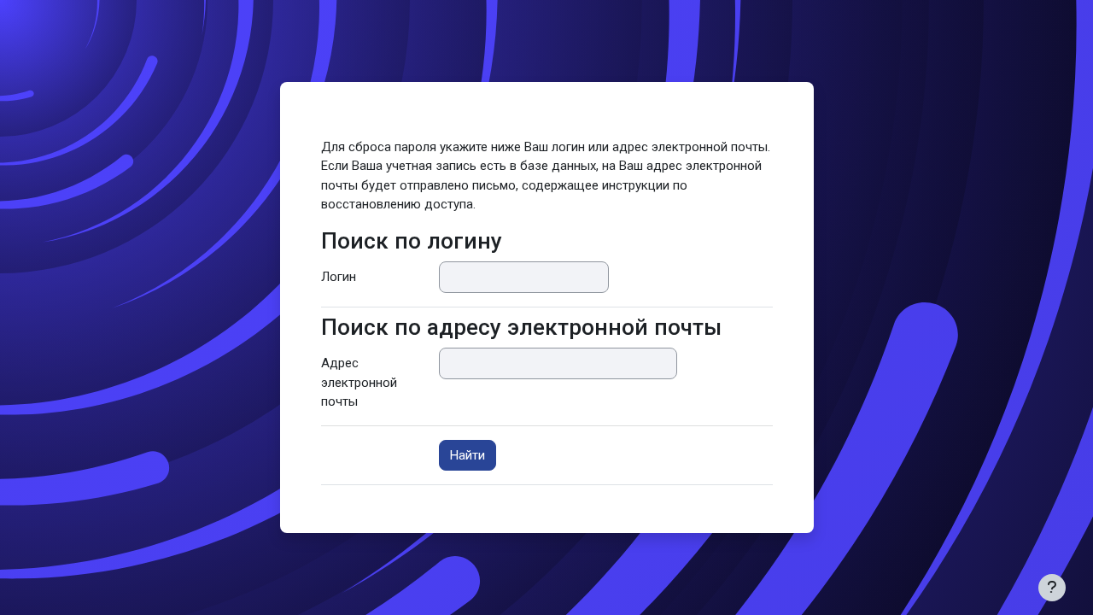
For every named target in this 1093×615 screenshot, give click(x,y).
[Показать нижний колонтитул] (1052, 587)
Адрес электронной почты (359, 382)
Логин (338, 276)
